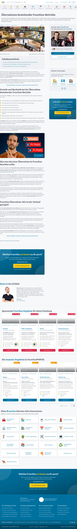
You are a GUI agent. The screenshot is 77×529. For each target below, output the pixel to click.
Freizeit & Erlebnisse (33, 373)
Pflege (41, 325)
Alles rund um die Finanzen (25, 514)
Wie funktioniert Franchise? (7, 508)
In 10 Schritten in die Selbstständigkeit (9, 512)
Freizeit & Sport (24, 373)
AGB (46, 526)
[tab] (62, 405)
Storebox (5, 328)
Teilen (43, 25)
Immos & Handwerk (7, 325)
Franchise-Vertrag (10, 172)
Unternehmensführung (24, 512)
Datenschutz (42, 526)
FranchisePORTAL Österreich (32, 522)
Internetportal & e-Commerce (70, 325)
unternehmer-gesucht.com (44, 522)
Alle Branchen (17, 2)
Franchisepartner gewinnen (63, 510)
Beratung (23, 325)
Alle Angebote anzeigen (62, 57)
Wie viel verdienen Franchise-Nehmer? (9, 516)
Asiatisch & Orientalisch (69, 373)
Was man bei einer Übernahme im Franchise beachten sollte (16, 64)
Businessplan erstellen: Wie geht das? (46, 516)
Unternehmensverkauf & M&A (32, 325)
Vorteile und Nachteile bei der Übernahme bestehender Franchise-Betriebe (20, 62)
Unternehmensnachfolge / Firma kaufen (47, 514)
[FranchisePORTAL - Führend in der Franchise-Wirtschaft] (3, 2)
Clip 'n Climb (24, 377)
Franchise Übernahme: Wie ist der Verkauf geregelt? (15, 66)
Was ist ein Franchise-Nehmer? (45, 512)
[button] (70, 2)
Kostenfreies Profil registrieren (64, 512)
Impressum (36, 526)
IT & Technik (60, 325)
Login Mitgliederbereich (62, 514)
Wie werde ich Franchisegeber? (64, 508)
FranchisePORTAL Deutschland (20, 522)
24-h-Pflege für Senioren (49, 325)
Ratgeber (2, 25)
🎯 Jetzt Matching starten (22, 265)
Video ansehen (39, 155)
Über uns (31, 526)
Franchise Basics (14, 25)
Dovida (42, 328)
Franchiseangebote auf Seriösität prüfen (10, 514)
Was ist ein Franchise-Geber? (44, 510)
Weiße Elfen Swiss (45, 377)
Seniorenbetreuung (47, 373)
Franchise (7, 25)
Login (73, 2)
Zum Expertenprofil (21, 300)
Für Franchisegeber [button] (63, 2)
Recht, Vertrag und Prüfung (25, 516)
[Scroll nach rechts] (76, 7)
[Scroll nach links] (10, 7)
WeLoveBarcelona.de (8, 240)
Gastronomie (60, 373)
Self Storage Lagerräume (17, 325)
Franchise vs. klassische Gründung (8, 510)
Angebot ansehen (10, 350)
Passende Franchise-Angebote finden (62, 53)
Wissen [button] (56, 2)
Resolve (5, 377)
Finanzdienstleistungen (12, 373)
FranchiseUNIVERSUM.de (55, 522)
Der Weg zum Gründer (24, 508)
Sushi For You (62, 377)
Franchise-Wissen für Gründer (26, 510)
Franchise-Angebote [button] (49, 2)
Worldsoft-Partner (63, 328)
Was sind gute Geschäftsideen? (45, 508)
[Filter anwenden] (24, 2)
